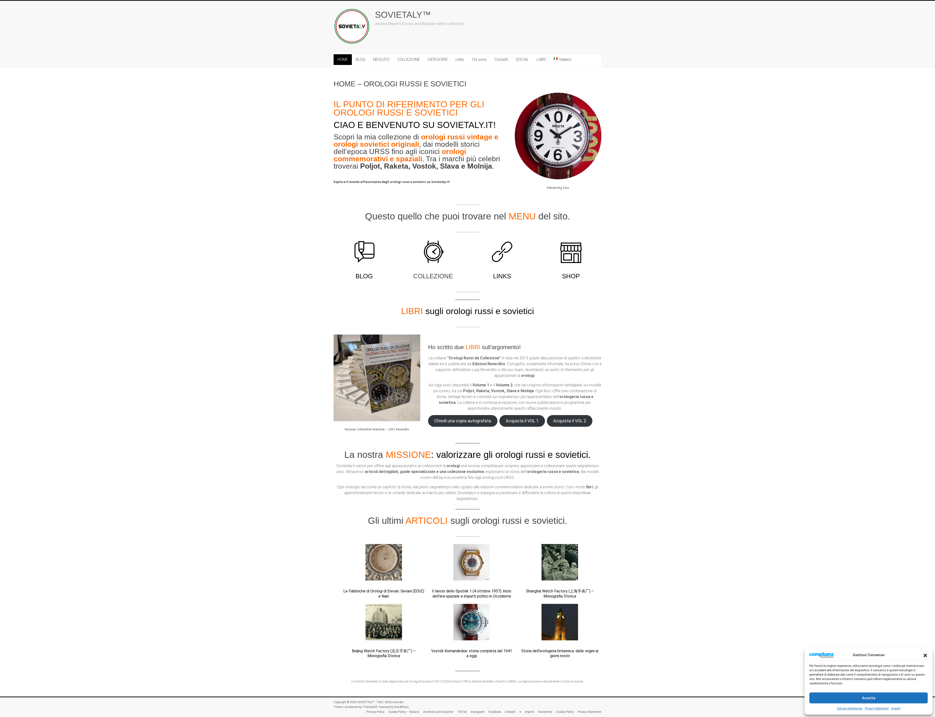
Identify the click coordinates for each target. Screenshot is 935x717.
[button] (925, 655)
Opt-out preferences (849, 708)
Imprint (895, 708)
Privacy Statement (877, 708)
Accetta (868, 698)
